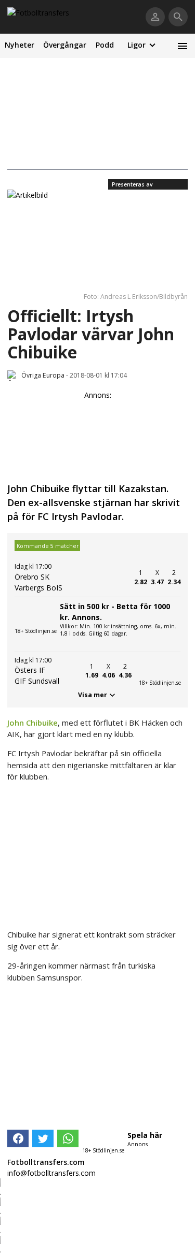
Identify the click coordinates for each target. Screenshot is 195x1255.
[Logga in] (155, 16)
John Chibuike (32, 722)
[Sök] (178, 16)
